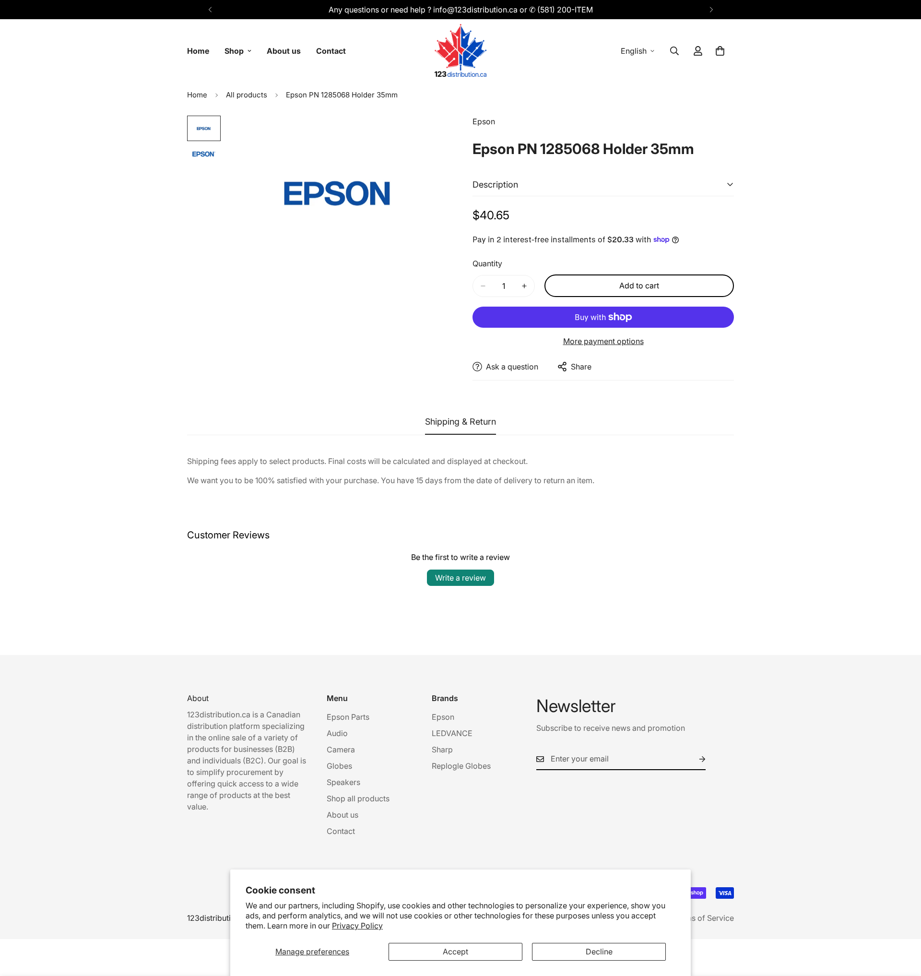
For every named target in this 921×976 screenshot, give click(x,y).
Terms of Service (703, 918)
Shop (234, 51)
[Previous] (210, 9)
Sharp (442, 749)
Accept (455, 951)
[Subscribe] (695, 759)
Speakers (343, 782)
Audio (337, 733)
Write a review (460, 578)
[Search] (674, 50)
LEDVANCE (452, 733)
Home (198, 51)
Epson (443, 717)
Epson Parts (348, 717)
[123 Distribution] (460, 51)
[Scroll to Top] (902, 924)
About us (284, 51)
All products (246, 94)
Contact (331, 51)
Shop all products (358, 798)
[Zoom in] (428, 136)
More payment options (603, 341)
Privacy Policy (357, 925)
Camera (341, 749)
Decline (599, 951)
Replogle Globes (461, 766)
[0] (720, 51)
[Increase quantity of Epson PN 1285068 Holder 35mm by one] (524, 286)
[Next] (711, 9)
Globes (339, 766)
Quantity (487, 263)
